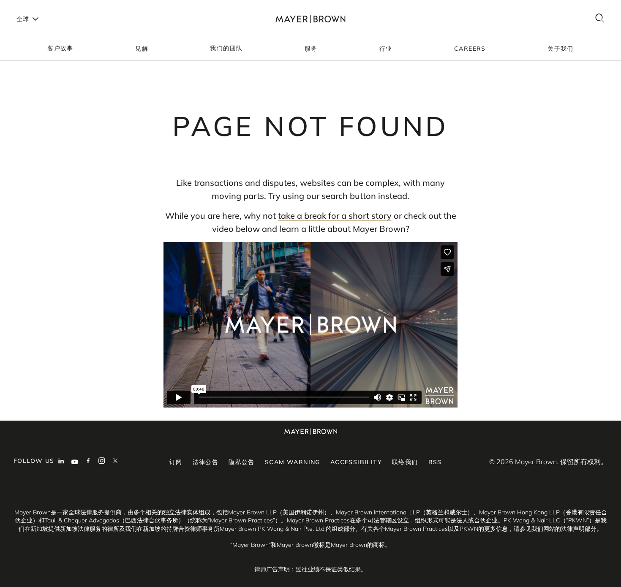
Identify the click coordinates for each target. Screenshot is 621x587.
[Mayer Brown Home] (310, 19)
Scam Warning (292, 462)
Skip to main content (41, 6)
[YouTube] (74, 461)
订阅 (175, 462)
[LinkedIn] (61, 461)
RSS (435, 462)
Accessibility (356, 462)
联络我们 (405, 462)
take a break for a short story (335, 215)
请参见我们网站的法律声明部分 (555, 529)
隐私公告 (242, 462)
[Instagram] (101, 461)
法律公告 (206, 462)
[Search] (600, 19)
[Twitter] (115, 461)
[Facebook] (88, 461)
